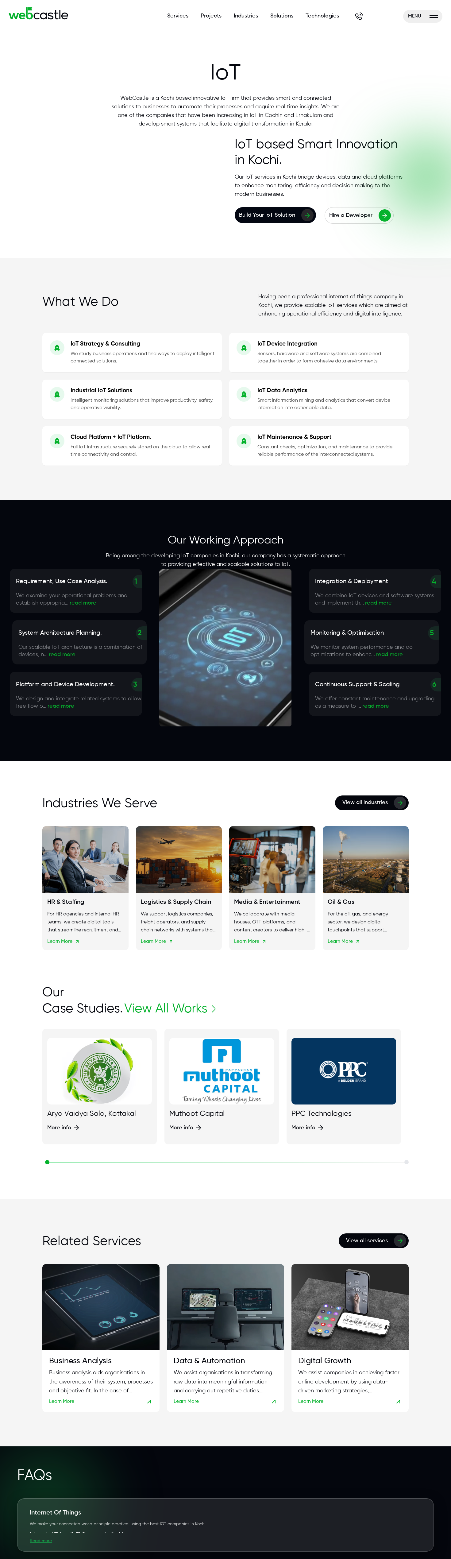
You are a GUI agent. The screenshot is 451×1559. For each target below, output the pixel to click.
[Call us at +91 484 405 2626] (359, 16)
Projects (211, 16)
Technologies (322, 16)
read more (83, 603)
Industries (246, 16)
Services (177, 16)
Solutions (281, 16)
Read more (41, 1541)
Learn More (59, 941)
